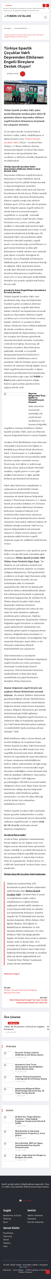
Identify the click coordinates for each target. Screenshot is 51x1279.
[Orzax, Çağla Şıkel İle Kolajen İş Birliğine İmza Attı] (8, 1157)
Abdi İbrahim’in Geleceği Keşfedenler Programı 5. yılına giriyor (30, 1133)
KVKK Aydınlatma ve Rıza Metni (37, 1270)
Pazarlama (8, 1233)
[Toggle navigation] (45, 17)
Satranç (7, 1243)
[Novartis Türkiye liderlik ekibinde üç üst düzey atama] (8, 1055)
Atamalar (31, 1219)
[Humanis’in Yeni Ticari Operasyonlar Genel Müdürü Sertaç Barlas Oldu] (8, 1067)
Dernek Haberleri (20, 28)
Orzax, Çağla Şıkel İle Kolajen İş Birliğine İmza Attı (30, 1156)
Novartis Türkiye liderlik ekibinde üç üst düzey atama (29, 1054)
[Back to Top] (48, 1272)
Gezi (5, 1246)
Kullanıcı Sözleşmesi (25, 1272)
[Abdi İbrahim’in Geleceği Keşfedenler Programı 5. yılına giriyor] (8, 1133)
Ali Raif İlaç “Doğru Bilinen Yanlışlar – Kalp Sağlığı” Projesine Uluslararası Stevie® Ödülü (30, 1120)
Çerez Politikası (18, 1270)
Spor (5, 1222)
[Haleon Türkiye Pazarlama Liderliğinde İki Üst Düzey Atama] (8, 1079)
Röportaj (13, 1023)
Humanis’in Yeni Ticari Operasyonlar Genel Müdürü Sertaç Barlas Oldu (29, 1067)
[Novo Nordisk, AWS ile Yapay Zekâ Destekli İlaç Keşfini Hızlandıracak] (8, 1145)
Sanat (6, 1239)
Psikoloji (7, 1219)
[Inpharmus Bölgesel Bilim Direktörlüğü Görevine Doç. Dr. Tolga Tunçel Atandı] (8, 1091)
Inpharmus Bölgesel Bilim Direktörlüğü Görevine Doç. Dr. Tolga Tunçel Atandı (30, 1091)
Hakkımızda (7, 1270)
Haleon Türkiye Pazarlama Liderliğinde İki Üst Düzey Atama (31, 1078)
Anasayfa (7, 28)
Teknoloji (7, 1236)
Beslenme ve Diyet (12, 1215)
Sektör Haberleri (35, 1215)
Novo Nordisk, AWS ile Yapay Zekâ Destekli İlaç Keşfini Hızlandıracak (29, 1145)
